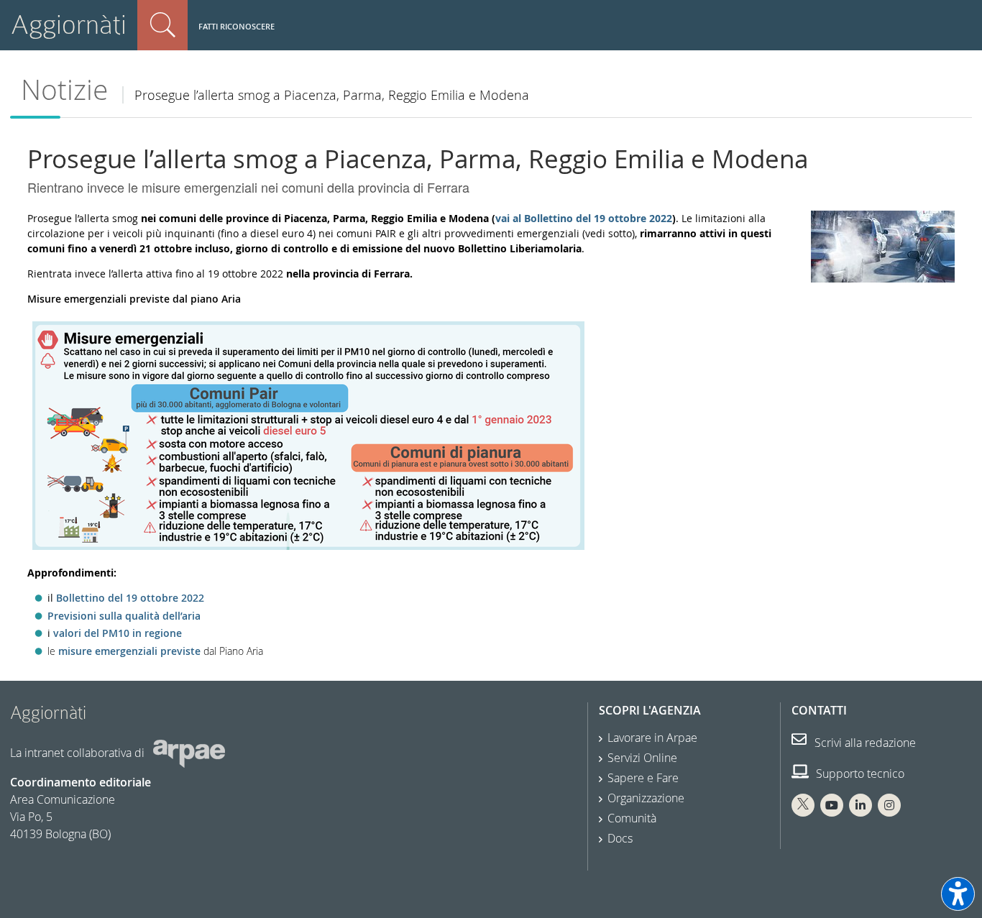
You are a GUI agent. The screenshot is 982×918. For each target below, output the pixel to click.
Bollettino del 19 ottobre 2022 (130, 598)
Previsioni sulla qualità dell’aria (124, 616)
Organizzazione (645, 798)
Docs (620, 838)
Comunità (631, 818)
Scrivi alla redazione (864, 743)
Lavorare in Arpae (652, 737)
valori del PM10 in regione (117, 633)
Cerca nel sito (162, 25)
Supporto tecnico (858, 773)
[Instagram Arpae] (889, 805)
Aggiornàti (69, 24)
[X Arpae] (802, 805)
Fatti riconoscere (236, 26)
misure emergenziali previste (129, 651)
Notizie (64, 89)
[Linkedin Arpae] (860, 805)
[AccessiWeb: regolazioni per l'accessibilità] (958, 894)
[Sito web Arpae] (189, 753)
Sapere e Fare (643, 778)
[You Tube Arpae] (831, 805)
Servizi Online (642, 758)
